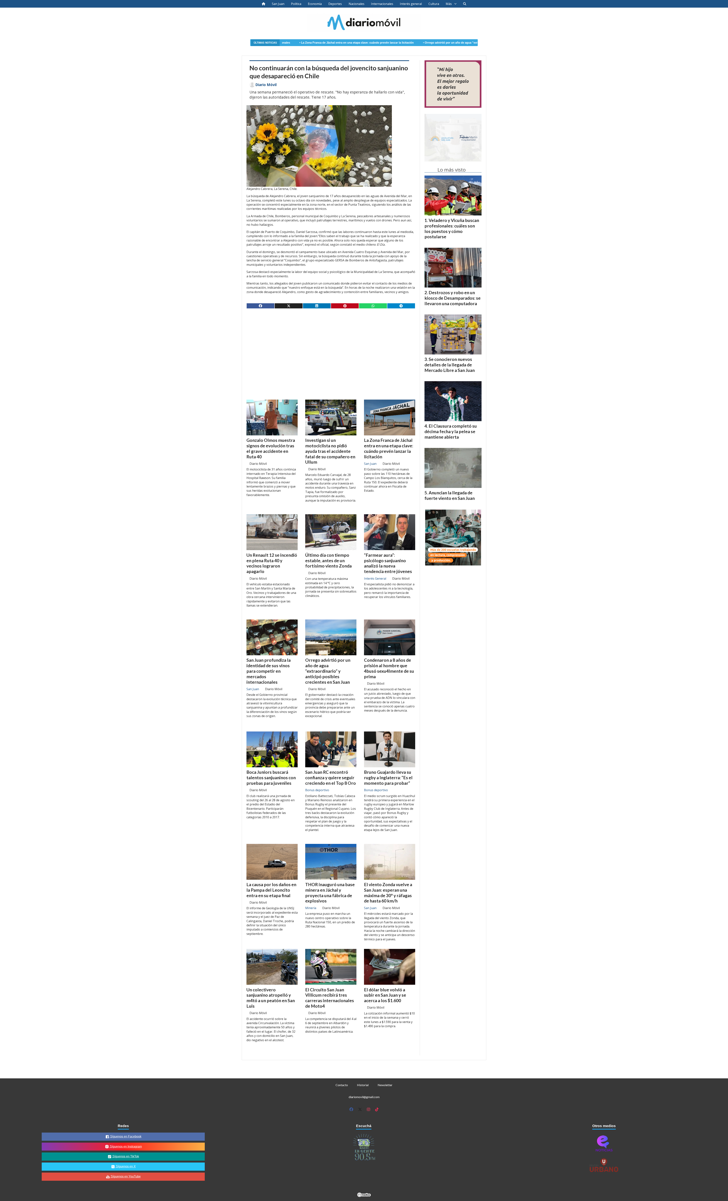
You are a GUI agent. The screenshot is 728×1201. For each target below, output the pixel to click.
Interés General (375, 578)
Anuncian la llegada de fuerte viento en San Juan (449, 495)
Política (296, 4)
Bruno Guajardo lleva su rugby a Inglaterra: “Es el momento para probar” (388, 777)
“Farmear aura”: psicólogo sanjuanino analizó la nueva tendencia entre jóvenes (388, 563)
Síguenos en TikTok (125, 1156)
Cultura (433, 4)
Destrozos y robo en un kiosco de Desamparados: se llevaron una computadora (452, 298)
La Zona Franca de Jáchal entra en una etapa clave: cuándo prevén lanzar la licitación (388, 448)
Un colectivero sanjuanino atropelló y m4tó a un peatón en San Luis (270, 998)
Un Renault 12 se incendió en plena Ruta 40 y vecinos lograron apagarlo (271, 563)
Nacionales (356, 4)
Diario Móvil (266, 85)
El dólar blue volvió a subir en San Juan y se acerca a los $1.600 (385, 995)
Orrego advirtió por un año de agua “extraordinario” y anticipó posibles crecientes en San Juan (392, 42)
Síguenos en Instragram (125, 1146)
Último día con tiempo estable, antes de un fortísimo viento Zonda (328, 560)
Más (449, 4)
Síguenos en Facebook (125, 1136)
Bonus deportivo (317, 790)
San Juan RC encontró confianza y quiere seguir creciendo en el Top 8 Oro (330, 777)
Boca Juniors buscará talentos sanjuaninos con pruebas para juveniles (271, 777)
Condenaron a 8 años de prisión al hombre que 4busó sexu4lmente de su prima (389, 668)
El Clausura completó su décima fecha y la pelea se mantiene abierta (450, 431)
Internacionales (382, 4)
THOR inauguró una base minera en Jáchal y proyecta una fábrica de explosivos (330, 892)
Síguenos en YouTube (125, 1176)
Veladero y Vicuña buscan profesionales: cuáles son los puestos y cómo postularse (451, 228)
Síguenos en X (125, 1166)
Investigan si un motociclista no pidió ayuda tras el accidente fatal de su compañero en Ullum (330, 451)
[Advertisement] (330, 341)
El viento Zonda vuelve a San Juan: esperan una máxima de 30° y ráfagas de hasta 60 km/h (388, 892)
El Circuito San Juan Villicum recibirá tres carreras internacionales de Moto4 (329, 998)
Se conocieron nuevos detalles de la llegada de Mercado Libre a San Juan (449, 365)
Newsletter (385, 1085)
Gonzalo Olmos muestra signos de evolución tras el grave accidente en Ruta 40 (270, 448)
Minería (310, 908)
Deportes (335, 4)
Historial (363, 1085)
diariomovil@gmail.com (364, 1097)
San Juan (278, 4)
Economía (315, 4)
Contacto (342, 1085)
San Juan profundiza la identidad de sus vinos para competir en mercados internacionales (268, 670)
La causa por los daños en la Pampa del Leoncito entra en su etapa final (271, 890)
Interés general (411, 4)
